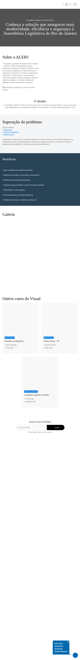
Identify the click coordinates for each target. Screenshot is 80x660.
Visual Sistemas (7, 4)
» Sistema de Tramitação (10, 132)
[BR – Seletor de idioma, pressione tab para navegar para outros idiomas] (68, 4)
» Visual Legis (7, 130)
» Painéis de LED (8, 134)
